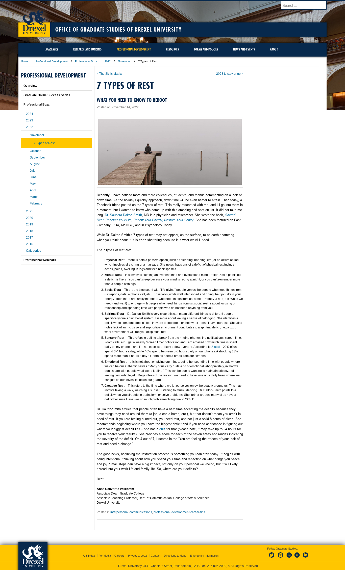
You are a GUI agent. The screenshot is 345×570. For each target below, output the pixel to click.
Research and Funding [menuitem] (87, 49)
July (32, 170)
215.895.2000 (216, 566)
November (124, 61)
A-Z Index (89, 555)
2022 (108, 61)
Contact (155, 555)
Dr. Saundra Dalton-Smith (123, 215)
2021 (29, 211)
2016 (29, 244)
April (33, 190)
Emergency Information (204, 555)
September (37, 157)
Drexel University (34, 20)
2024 (29, 114)
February (36, 203)
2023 (29, 120)
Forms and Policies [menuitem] (206, 49)
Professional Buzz (86, 61)
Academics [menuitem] (51, 49)
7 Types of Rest (44, 143)
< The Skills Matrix (109, 73)
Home (24, 61)
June (33, 177)
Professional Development (52, 61)
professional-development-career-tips (179, 512)
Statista (216, 347)
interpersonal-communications (131, 512)
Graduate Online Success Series (46, 95)
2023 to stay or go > (229, 73)
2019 (29, 224)
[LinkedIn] (305, 557)
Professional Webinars (39, 260)
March (34, 197)
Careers (119, 555)
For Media (104, 555)
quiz (162, 429)
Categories (33, 250)
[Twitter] (272, 557)
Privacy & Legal (137, 555)
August (34, 164)
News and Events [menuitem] (244, 49)
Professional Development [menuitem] (134, 49)
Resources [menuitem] (172, 49)
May (33, 184)
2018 (29, 231)
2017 (29, 237)
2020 (29, 218)
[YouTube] (289, 557)
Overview (30, 86)
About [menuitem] (274, 49)
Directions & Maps (175, 555)
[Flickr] (297, 557)
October (35, 151)
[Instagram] (280, 557)
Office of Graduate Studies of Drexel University (118, 29)
